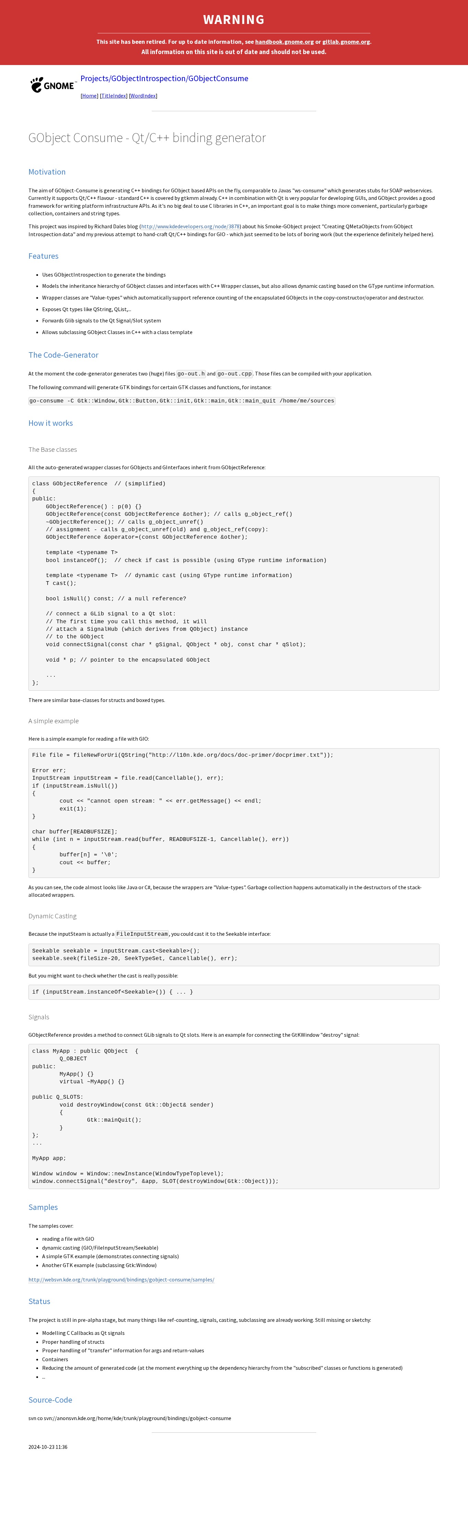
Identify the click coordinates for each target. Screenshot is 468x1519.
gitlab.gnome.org (346, 42)
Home (89, 95)
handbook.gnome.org (284, 42)
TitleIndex (113, 95)
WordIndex (143, 95)
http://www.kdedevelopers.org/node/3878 (190, 226)
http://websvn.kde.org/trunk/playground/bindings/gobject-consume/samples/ (121, 1279)
